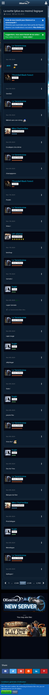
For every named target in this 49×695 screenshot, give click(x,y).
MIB (9, 66)
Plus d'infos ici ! (38, 27)
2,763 (38, 583)
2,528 (29, 583)
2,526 (16, 583)
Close (15, 692)
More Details (6, 692)
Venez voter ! (28, 37)
